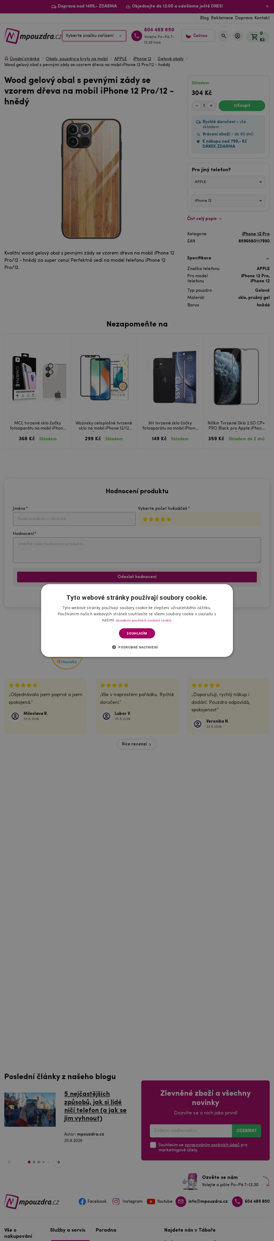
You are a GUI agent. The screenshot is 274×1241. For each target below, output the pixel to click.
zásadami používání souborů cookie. (144, 620)
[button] (137, 647)
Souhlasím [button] (137, 633)
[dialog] (137, 620)
